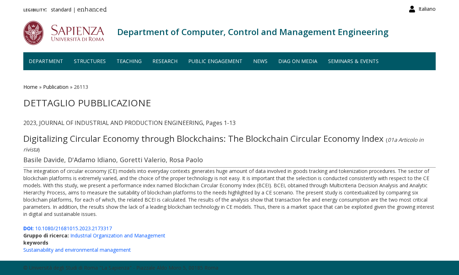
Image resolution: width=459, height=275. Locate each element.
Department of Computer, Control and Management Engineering (252, 32)
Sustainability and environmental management (77, 249)
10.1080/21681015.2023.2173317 (67, 228)
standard (61, 9)
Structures (90, 61)
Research (165, 61)
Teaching (129, 61)
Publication (55, 86)
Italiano (427, 8)
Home (30, 86)
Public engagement (215, 61)
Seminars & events (353, 61)
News (260, 61)
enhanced (92, 10)
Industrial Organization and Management (117, 235)
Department (46, 61)
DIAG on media (297, 61)
